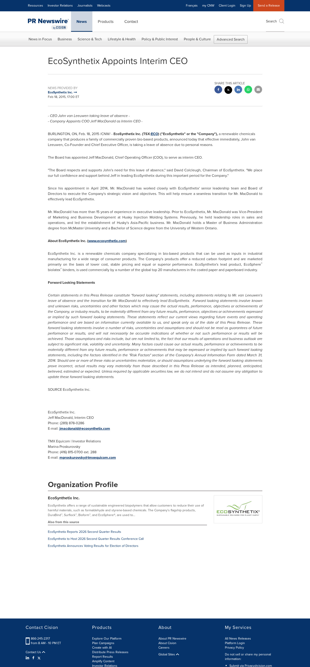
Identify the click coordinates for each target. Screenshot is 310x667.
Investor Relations (60, 5)
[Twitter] (39, 658)
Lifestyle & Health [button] (122, 39)
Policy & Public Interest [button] (160, 39)
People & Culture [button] (197, 39)
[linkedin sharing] (238, 90)
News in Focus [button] (40, 39)
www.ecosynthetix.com (107, 240)
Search (271, 21)
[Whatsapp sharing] (248, 90)
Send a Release (269, 5)
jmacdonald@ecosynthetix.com (84, 428)
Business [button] (65, 39)
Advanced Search (231, 39)
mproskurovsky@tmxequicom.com (87, 457)
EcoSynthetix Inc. (64, 498)
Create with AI (102, 647)
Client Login (227, 5)
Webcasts (104, 5)
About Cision (167, 643)
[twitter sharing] (228, 90)
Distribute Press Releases (110, 652)
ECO (154, 133)
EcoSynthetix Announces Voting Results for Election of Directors (93, 545)
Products (105, 21)
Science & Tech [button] (90, 39)
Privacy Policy (234, 647)
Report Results (102, 656)
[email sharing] (258, 90)
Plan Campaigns (103, 643)
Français (192, 5)
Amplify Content (103, 661)
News (81, 21)
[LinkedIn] (28, 658)
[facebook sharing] (218, 90)
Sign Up (245, 5)
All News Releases (238, 638)
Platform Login (235, 643)
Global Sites (167, 654)
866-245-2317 (40, 638)
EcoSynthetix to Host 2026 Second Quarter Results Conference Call (96, 538)
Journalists (85, 5)
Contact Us (34, 652)
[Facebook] (33, 658)
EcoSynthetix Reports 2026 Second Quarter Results (84, 531)
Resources (35, 5)
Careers (164, 647)
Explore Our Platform (106, 638)
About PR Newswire (172, 638)
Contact (131, 21)
